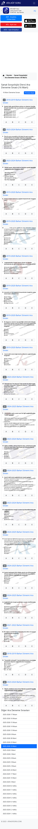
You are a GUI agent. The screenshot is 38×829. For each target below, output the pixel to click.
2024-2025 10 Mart (9, 778)
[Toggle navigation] (34, 3)
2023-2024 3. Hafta (9, 806)
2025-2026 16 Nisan (10, 718)
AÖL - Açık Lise (11, 24)
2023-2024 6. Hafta (9, 794)
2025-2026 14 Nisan (10, 726)
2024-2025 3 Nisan (9, 762)
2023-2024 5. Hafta (9, 798)
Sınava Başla (30, 93)
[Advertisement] (19, 53)
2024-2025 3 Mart (9, 782)
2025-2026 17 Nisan (10, 714)
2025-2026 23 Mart (9, 742)
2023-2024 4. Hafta (9, 802)
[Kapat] (1, 10)
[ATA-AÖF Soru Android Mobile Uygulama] (30, 25)
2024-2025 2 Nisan (9, 766)
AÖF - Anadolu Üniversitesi (11, 18)
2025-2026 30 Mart (9, 738)
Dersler (9, 75)
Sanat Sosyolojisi (20, 75)
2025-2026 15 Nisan (10, 722)
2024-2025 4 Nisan (9, 758)
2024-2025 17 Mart (9, 774)
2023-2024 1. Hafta (9, 814)
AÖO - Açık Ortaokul (11, 30)
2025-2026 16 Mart (9, 746)
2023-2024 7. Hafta (9, 790)
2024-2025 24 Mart (9, 770)
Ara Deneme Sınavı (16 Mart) (16, 78)
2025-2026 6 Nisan (9, 734)
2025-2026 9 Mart (9, 750)
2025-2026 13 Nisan (10, 730)
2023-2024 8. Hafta (9, 786)
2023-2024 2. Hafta (9, 810)
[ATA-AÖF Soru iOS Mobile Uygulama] (30, 20)
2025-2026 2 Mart (9, 754)
